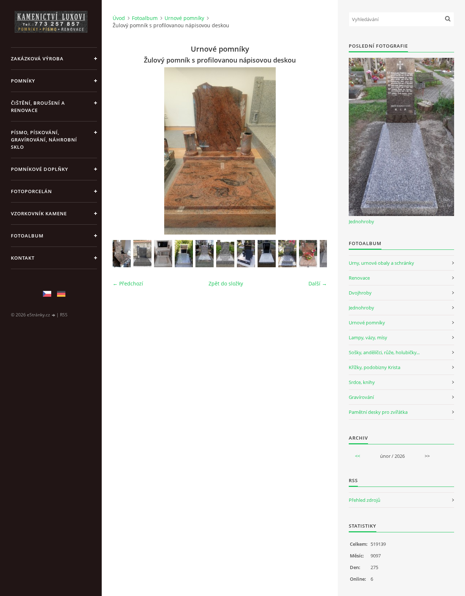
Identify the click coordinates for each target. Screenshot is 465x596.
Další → (317, 283)
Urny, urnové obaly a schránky (381, 263)
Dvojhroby (360, 292)
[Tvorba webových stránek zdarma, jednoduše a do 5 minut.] (53, 315)
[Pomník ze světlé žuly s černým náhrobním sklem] (184, 253)
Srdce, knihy (362, 382)
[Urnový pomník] (204, 253)
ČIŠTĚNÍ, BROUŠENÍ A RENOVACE (38, 106)
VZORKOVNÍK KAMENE (39, 213)
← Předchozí (128, 283)
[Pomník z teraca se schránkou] (163, 253)
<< (357, 456)
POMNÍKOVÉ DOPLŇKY (39, 169)
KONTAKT (23, 258)
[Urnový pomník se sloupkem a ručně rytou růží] (308, 253)
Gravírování (361, 397)
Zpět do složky (226, 283)
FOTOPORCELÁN (31, 191)
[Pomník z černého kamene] (246, 253)
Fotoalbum (27, 235)
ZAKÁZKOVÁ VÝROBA (37, 58)
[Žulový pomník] (142, 253)
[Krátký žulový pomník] (225, 253)
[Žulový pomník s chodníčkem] (287, 253)
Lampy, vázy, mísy (368, 337)
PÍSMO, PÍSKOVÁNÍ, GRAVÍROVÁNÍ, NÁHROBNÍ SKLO (44, 139)
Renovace (359, 278)
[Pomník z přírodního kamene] (122, 253)
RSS (64, 315)
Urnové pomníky (184, 18)
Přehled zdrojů (364, 500)
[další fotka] (315, 151)
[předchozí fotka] (124, 151)
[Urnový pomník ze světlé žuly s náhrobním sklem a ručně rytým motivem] (267, 253)
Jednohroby (361, 221)
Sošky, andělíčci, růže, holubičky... (384, 352)
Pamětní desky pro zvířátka (378, 412)
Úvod (119, 18)
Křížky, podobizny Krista (374, 367)
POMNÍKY (23, 80)
